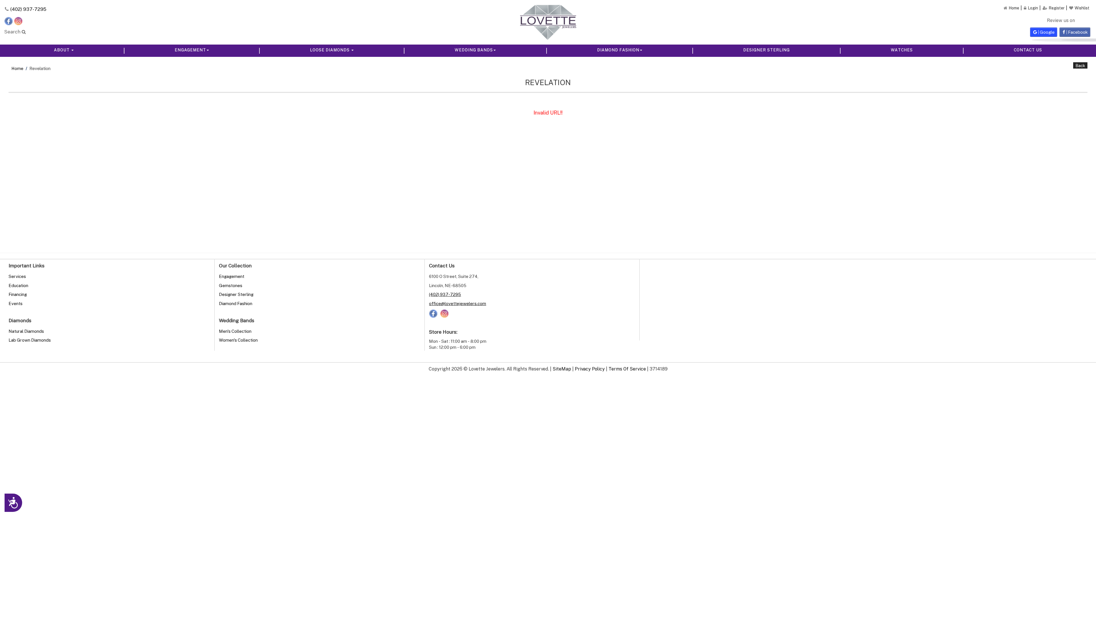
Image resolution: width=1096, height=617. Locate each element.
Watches (902, 49)
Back (1080, 65)
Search (13, 32)
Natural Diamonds (26, 331)
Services (17, 276)
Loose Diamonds (330, 49)
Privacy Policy (590, 369)
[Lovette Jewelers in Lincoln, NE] (548, 22)
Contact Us (1028, 49)
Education (18, 285)
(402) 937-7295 (28, 9)
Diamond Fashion (618, 49)
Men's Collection (235, 331)
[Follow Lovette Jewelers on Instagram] (18, 20)
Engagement (190, 49)
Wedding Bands (474, 49)
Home (17, 68)
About (62, 49)
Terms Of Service (627, 369)
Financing (18, 294)
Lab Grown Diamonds (30, 339)
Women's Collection (238, 339)
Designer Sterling (766, 49)
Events (16, 303)
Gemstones (230, 285)
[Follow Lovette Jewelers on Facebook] (9, 20)
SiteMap (562, 369)
